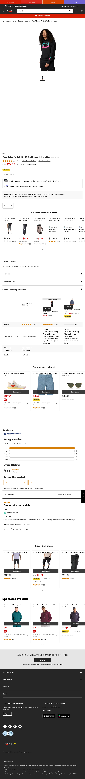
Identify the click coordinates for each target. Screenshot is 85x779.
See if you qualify (37, 186)
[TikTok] (10, 726)
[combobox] (70, 494)
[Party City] (74, 2)
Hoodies (27, 21)
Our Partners (7, 680)
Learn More (46, 710)
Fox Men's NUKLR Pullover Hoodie (26, 157)
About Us (6, 687)
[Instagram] (15, 726)
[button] (70, 11)
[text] (10, 241)
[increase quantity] (11, 205)
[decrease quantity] (4, 205)
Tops (20, 21)
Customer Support (9, 672)
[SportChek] (31, 2)
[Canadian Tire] (10, 2)
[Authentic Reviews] (12, 434)
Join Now (59, 664)
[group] (72, 316)
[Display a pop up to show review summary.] (18, 640)
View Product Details (29, 161)
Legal (5, 694)
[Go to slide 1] (42, 78)
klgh (5, 509)
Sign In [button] (42, 660)
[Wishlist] (77, 11)
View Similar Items (44, 161)
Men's (14, 21)
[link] (11, 161)
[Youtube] (20, 726)
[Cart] (81, 11)
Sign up (7, 714)
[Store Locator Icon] (6, 6)
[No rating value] (69, 324)
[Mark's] (53, 2)
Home (7, 21)
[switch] (24, 304)
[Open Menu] (3, 11)
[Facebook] (5, 726)
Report (28, 529)
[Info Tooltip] (35, 164)
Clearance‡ (6, 169)
